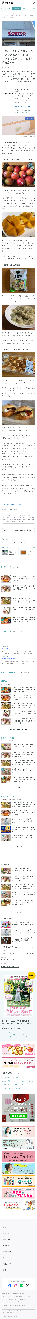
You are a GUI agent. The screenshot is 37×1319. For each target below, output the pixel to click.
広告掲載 (15, 1294)
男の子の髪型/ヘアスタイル (10, 1081)
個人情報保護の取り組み (17, 1305)
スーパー (16, 8)
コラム (22, 543)
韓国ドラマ (31, 1081)
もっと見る (18, 788)
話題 (34, 8)
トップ (3, 13)
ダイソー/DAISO (18, 1077)
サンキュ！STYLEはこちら (25, 106)
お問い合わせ (5, 1294)
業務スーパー (6, 1085)
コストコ (14, 543)
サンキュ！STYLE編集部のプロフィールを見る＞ (24, 112)
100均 (8, 8)
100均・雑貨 (7, 1251)
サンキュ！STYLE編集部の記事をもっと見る (18, 530)
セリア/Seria (6, 1077)
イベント (24, 1085)
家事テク (6, 1233)
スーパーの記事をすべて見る (18, 729)
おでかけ (17, 1088)
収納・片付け (7, 1239)
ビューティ (7, 1245)
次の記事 (31, 547)
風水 (23, 1081)
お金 (4, 1227)
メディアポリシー (7, 1296)
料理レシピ (26, 8)
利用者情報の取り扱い (20, 1296)
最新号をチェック (18, 1034)
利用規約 (21, 1294)
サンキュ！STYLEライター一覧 (11, 1302)
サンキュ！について (7, 1299)
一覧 (32, 947)
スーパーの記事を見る (18, 913)
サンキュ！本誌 (7, 1088)
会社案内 (4, 1305)
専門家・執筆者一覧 (20, 1299)
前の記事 (5, 547)
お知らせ (30, 1296)
